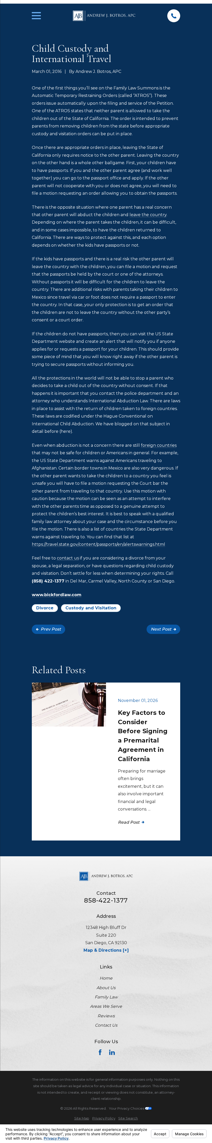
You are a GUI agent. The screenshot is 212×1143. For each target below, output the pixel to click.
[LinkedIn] (112, 1052)
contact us (68, 558)
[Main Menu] (36, 15)
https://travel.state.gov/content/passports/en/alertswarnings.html (98, 544)
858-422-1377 (106, 900)
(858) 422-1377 (48, 581)
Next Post (161, 629)
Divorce (45, 607)
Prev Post (51, 629)
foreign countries (159, 445)
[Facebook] (100, 1052)
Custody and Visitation (90, 607)
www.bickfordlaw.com (56, 594)
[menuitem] (81, 1118)
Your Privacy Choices (127, 1108)
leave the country (148, 214)
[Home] (104, 16)
